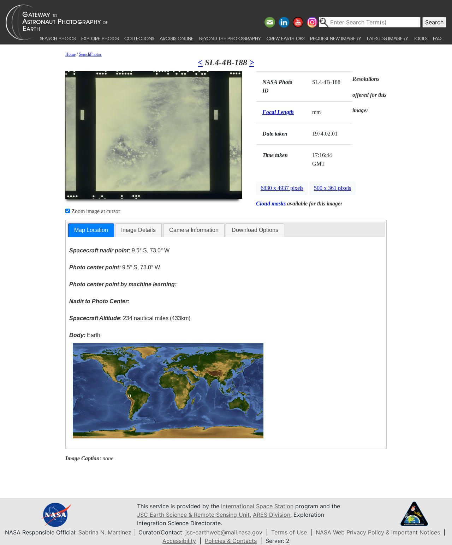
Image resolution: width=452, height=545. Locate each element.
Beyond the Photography (230, 38)
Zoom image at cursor (95, 211)
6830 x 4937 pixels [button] (282, 188)
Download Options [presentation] (255, 230)
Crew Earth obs (285, 38)
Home (70, 54)
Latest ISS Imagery (387, 38)
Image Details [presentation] (138, 230)
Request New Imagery (335, 38)
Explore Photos (100, 38)
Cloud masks (271, 203)
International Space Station (257, 506)
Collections (139, 38)
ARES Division (271, 514)
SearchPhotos (90, 54)
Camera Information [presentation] (194, 230)
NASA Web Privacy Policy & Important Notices (378, 532)
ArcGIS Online (177, 38)
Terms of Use (289, 532)
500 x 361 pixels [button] (332, 188)
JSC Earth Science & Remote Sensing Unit (193, 514)
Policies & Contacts (231, 540)
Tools (420, 38)
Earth (84, 335)
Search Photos (58, 38)
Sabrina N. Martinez (104, 532)
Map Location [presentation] (91, 230)
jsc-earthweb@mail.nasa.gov (223, 532)
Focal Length (278, 112)
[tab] (91, 230)
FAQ (437, 38)
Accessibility (179, 540)
